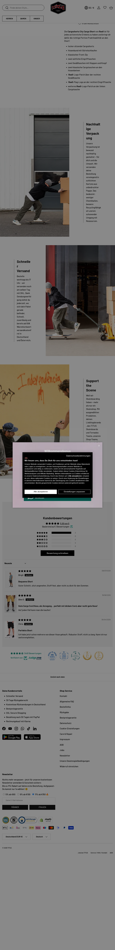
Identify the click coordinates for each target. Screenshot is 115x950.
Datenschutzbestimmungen (78, 456)
